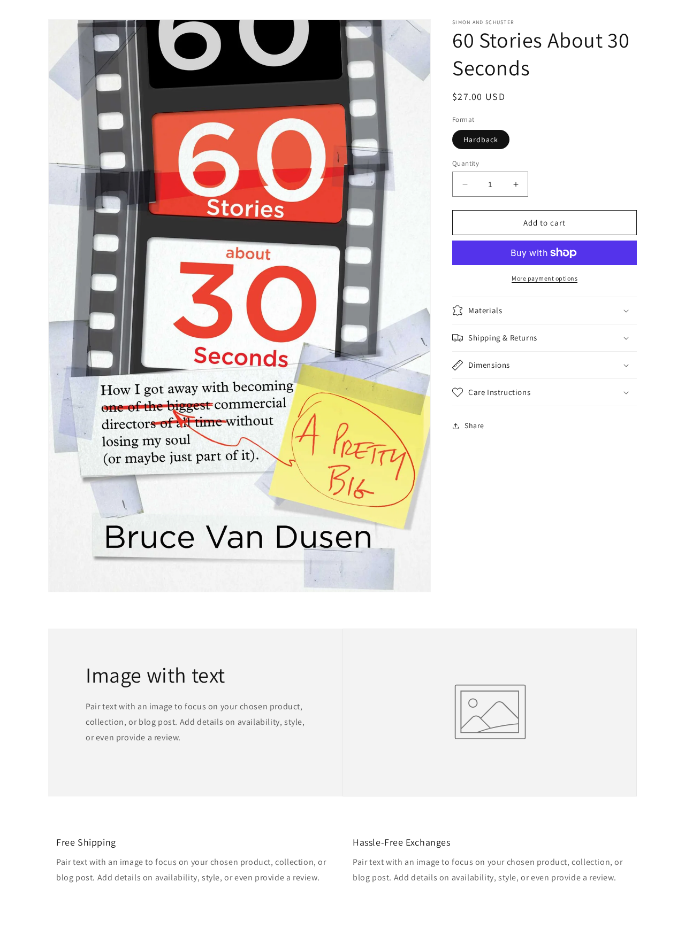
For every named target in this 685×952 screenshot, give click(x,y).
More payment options (544, 278)
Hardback (480, 139)
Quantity (465, 163)
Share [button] (474, 425)
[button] (544, 310)
